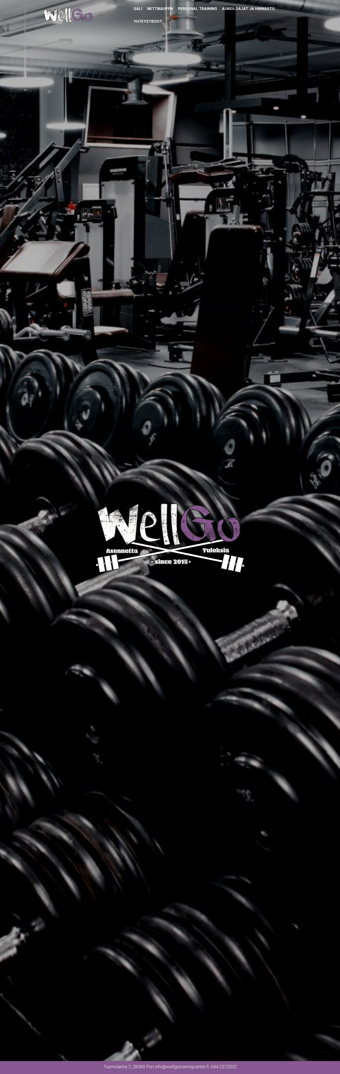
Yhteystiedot (148, 21)
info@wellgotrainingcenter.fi (182, 1066)
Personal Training (197, 8)
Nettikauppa (160, 8)
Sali (138, 8)
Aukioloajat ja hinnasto (248, 8)
